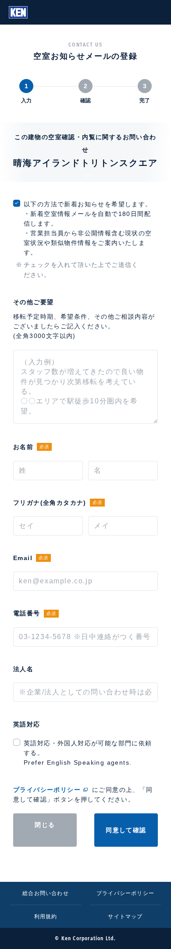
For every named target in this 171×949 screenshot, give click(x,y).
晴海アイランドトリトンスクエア (85, 163)
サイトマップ (125, 916)
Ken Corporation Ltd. (18, 12)
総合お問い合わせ (45, 893)
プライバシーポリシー (47, 789)
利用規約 (45, 916)
